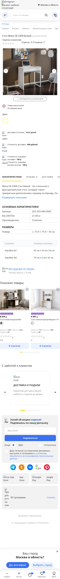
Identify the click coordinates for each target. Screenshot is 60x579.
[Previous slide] (6, 71)
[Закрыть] (57, 551)
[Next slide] (54, 71)
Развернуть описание (14, 197)
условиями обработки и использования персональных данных (31, 456)
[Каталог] (5, 15)
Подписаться (30, 438)
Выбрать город (42, 565)
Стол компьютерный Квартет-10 (45, 319)
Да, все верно (17, 565)
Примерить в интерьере (31, 99)
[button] (21, 352)
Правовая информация (29, 515)
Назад (6, 24)
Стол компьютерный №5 (10, 319)
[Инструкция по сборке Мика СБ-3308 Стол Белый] (30, 270)
